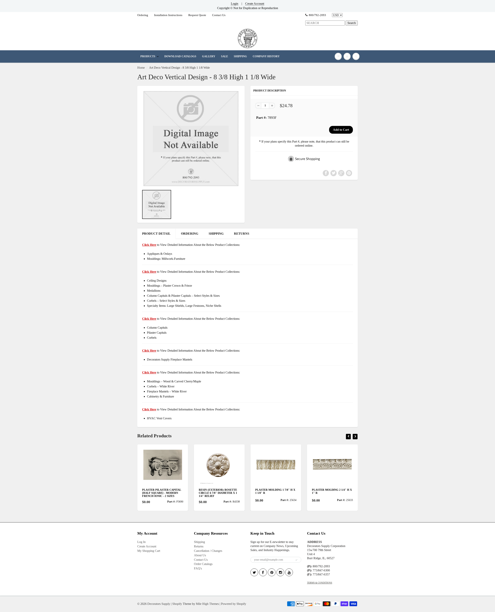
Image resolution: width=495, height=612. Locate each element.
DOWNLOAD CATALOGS (180, 56)
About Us (200, 555)
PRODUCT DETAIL (156, 233)
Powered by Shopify (233, 603)
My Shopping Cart (148, 550)
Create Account (254, 3)
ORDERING (189, 233)
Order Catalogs (203, 564)
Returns (198, 546)
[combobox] (325, 23)
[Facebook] (263, 572)
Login (234, 3)
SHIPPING (240, 56)
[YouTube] (289, 572)
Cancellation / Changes (208, 550)
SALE (224, 56)
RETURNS (241, 233)
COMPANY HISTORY (266, 56)
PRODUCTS (147, 56)
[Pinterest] (272, 572)
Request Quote (197, 15)
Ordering (142, 15)
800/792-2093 (317, 15)
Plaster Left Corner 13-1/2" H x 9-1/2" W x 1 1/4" (336, 491)
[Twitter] (254, 572)
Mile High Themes (207, 603)
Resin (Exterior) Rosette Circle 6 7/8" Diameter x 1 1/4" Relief (167, 492)
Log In (141, 542)
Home (141, 67)
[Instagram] (280, 572)
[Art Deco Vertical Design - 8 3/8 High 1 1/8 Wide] (191, 138)
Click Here (149, 271)
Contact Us (218, 15)
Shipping (199, 542)
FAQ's (198, 568)
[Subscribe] (296, 560)
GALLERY (208, 56)
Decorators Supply (158, 603)
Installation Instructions (168, 15)
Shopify (177, 603)
